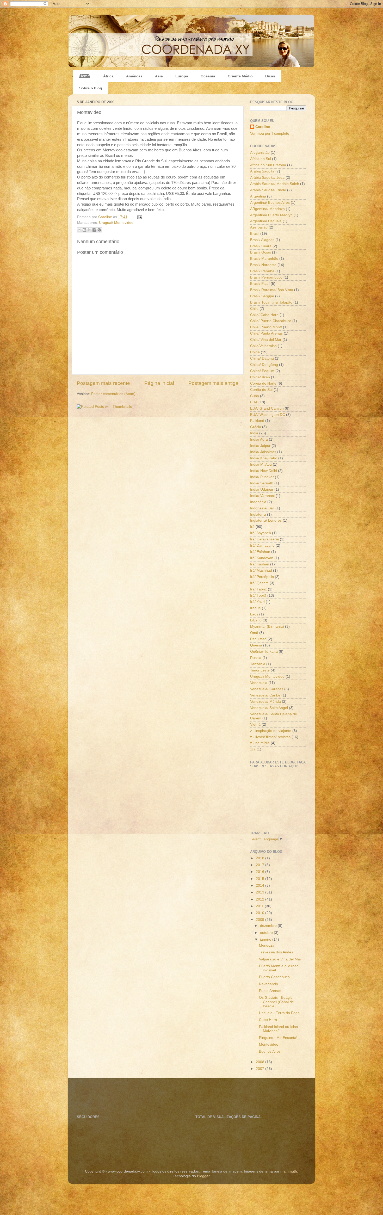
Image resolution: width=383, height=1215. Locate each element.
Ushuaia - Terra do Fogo (279, 1013)
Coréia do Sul (261, 390)
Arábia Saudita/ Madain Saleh (274, 184)
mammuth (288, 1171)
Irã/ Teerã (258, 595)
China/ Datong (262, 358)
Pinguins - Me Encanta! (278, 1038)
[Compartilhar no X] (89, 229)
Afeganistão (260, 153)
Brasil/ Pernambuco (266, 277)
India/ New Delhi (263, 471)
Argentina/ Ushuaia (266, 221)
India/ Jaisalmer (263, 452)
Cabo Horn (268, 1020)
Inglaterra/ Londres (266, 520)
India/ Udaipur (261, 489)
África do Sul (260, 159)
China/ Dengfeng (264, 365)
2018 (260, 858)
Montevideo (268, 1044)
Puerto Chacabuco (274, 977)
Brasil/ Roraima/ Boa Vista (271, 290)
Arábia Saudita (262, 171)
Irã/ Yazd (257, 602)
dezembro (269, 926)
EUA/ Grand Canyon (267, 408)
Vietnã (255, 724)
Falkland (257, 421)
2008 (260, 1062)
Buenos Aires (270, 1051)
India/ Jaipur (260, 446)
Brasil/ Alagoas (262, 240)
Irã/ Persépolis (262, 577)
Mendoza (266, 945)
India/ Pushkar (262, 477)
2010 (260, 913)
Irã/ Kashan (259, 564)
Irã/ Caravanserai (264, 539)
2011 (260, 906)
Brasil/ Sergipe (262, 296)
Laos (254, 614)
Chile (254, 309)
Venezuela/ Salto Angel (269, 708)
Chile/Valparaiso (263, 346)
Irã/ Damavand (262, 545)
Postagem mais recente (103, 383)
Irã (252, 527)
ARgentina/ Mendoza (267, 209)
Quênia (256, 645)
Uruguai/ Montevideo (116, 223)
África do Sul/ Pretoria (268, 165)
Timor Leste (260, 670)
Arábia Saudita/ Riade (268, 190)
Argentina (258, 196)
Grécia (255, 427)
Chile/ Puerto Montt (266, 327)
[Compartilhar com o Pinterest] (99, 229)
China (255, 352)
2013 (260, 892)
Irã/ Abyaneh (260, 533)
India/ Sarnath (261, 483)
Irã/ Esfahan (260, 552)
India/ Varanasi (262, 496)
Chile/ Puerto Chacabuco (270, 321)
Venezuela (258, 683)
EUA (253, 402)
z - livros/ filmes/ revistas (270, 737)
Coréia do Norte (263, 383)
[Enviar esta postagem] (138, 217)
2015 (260, 879)
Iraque (255, 608)
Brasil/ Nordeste (263, 265)
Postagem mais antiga (213, 383)
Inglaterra (258, 514)
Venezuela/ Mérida (265, 702)
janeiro (266, 939)
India (254, 433)
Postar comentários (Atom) (113, 394)
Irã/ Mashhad (261, 570)
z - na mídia (260, 743)
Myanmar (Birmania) (267, 626)
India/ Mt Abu (261, 464)
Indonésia (258, 502)
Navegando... (270, 984)
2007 (260, 1069)
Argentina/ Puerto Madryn (271, 215)
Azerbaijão (259, 227)
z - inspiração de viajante (270, 731)
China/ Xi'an (260, 377)
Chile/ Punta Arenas (266, 333)
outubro (267, 933)
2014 (260, 885)
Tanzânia (257, 664)
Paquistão (258, 639)
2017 (260, 865)
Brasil (254, 234)
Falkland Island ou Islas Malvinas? (278, 1029)
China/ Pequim (262, 371)
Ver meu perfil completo (269, 133)
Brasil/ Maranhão (264, 259)
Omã (254, 633)
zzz (253, 749)
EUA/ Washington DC (267, 415)
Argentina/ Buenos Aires (270, 203)
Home (84, 76)
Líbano (256, 620)
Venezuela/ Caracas (266, 689)
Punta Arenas (270, 991)
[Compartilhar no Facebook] (94, 229)
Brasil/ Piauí (260, 284)
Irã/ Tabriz (258, 589)
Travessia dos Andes (276, 952)
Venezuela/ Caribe (265, 695)
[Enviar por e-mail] (79, 229)
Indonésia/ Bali (262, 508)
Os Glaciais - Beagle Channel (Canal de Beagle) (276, 1002)
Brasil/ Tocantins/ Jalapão (271, 302)
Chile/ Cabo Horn (264, 315)
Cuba (254, 396)
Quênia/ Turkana (264, 651)
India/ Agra (259, 439)
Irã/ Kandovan (261, 558)
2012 (260, 899)
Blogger (203, 1176)
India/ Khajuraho (263, 458)
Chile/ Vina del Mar (265, 340)
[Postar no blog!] (84, 229)
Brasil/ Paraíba (262, 271)
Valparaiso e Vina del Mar (280, 959)
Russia (255, 658)
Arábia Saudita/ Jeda (267, 178)
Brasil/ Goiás (260, 252)
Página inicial (159, 383)
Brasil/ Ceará (260, 246)
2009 (260, 920)
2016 (260, 872)
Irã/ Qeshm (259, 583)
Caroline (105, 217)
